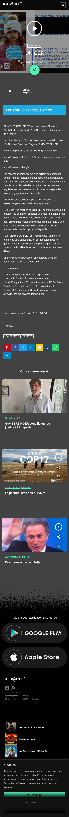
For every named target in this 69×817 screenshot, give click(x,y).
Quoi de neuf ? (12, 418)
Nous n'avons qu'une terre (18, 487)
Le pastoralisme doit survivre (25, 493)
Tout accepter (34, 795)
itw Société (34, 45)
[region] (34, 788)
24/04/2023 (28, 62)
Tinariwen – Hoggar (28, 739)
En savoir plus (34, 803)
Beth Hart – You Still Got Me (31, 727)
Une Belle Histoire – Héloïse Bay (33, 751)
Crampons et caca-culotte (22, 562)
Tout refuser (34, 810)
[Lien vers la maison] (12, 5)
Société (27, 336)
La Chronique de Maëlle (17, 556)
